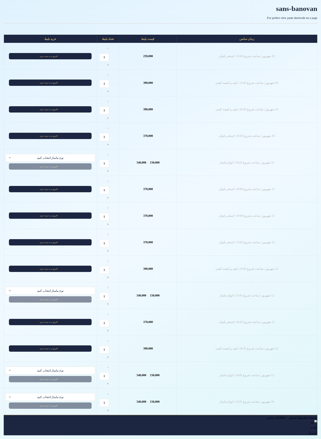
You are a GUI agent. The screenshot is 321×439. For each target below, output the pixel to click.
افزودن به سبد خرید (49, 56)
